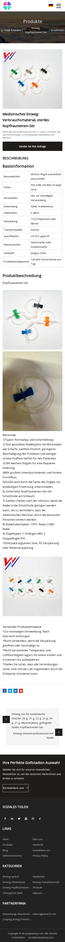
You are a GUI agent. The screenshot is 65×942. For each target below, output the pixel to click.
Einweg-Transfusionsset (46, 882)
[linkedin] (12, 818)
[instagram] (33, 818)
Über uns (38, 839)
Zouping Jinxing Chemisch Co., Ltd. (17, 920)
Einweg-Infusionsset (14, 882)
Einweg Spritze (11, 876)
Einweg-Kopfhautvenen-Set (36, 30)
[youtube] (26, 818)
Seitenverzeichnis (12, 855)
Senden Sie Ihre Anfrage (32, 146)
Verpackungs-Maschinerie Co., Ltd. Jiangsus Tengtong (17, 914)
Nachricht (38, 844)
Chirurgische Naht (13, 893)
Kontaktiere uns (13, 788)
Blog (5, 850)
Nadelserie (39, 876)
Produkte (16, 30)
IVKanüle (37, 887)
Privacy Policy (40, 855)
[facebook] (5, 818)
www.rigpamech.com (44, 914)
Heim (6, 30)
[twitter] (19, 818)
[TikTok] (39, 818)
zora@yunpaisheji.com (41, 937)
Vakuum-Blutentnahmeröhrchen (46, 893)
